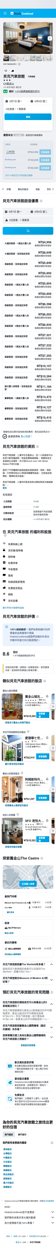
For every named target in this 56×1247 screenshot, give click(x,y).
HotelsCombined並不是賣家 (19, 1212)
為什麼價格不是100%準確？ (19, 1223)
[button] (5, 13)
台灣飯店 (7, 1153)
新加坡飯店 (8, 1174)
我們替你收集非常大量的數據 (20, 1217)
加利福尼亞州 (34, 1236)
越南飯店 (7, 1178)
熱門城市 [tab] (22, 1134)
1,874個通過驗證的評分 (27, 91)
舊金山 (18, 1242)
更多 (5, 487)
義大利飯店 (8, 1182)
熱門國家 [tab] (9, 1134)
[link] (18, 722)
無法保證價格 (48, 1201)
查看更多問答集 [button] (28, 1045)
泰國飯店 (7, 1186)
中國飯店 (7, 1157)
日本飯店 (7, 1161)
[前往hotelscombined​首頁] (21, 13)
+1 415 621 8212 (12, 87)
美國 (15, 1236)
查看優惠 (42, 715)
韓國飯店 (7, 1165)
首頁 (8, 1236)
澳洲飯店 (7, 1149)
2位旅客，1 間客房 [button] (16, 109)
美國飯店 (7, 1170)
